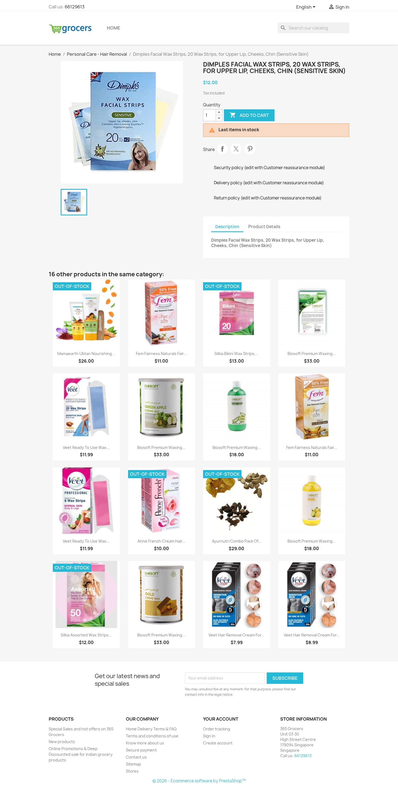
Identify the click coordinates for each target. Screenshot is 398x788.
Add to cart (249, 115)
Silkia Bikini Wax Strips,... (236, 353)
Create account (218, 743)
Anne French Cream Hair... (161, 541)
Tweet (236, 148)
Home (113, 28)
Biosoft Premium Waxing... (312, 353)
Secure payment (141, 750)
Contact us (136, 757)
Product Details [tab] (264, 226)
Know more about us (145, 743)
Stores (132, 771)
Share (222, 148)
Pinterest (249, 148)
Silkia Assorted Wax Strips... (86, 635)
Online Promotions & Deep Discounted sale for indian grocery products (81, 754)
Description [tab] (227, 226)
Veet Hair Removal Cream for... (236, 635)
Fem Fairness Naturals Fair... (161, 353)
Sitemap (133, 764)
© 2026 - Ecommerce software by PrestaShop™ (199, 781)
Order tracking (216, 728)
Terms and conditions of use (152, 735)
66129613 (74, 7)
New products (62, 741)
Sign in (209, 735)
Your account (220, 719)
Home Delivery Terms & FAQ (151, 728)
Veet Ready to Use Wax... (86, 447)
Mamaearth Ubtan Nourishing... (86, 353)
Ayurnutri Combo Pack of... (236, 541)
